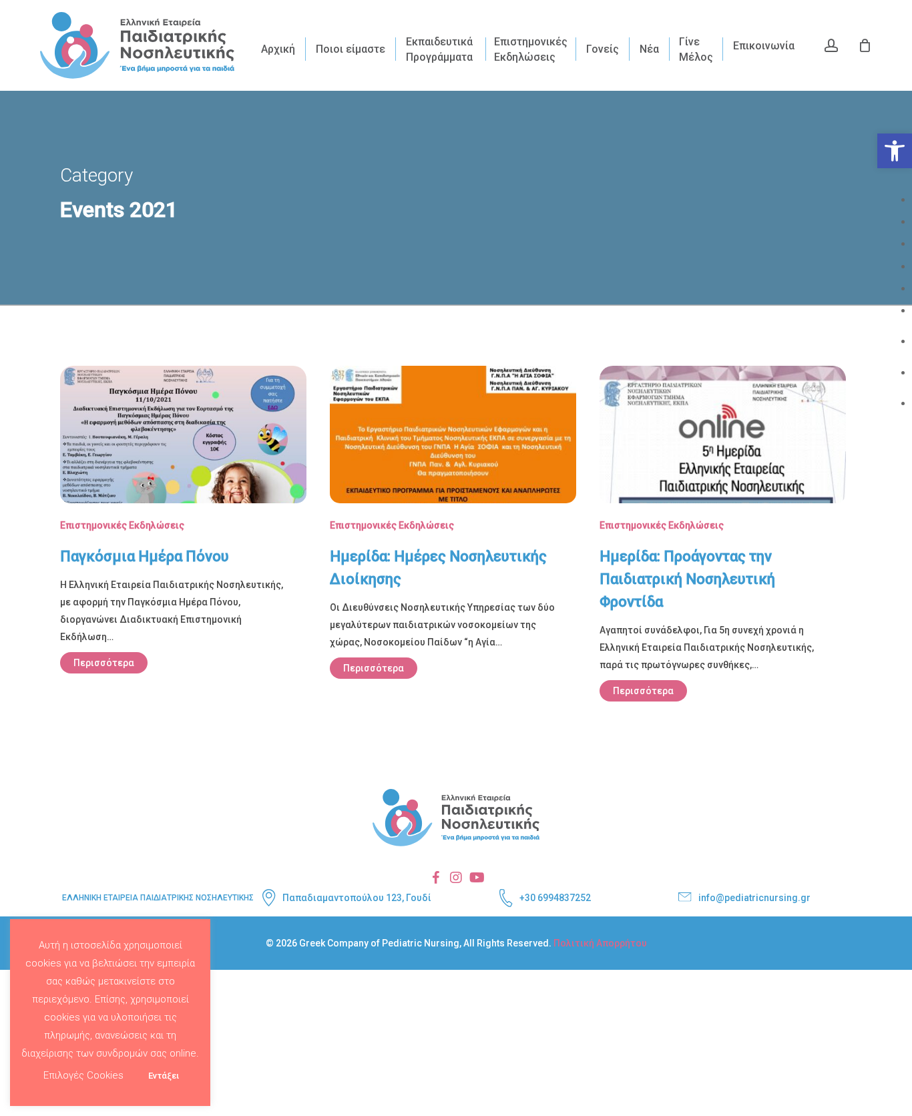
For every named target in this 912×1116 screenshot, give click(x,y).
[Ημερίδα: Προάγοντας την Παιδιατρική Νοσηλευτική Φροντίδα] (723, 544)
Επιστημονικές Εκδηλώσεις (122, 525)
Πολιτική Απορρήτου (600, 943)
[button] (894, 150)
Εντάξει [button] (163, 1076)
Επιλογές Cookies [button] (83, 1075)
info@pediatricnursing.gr (754, 897)
